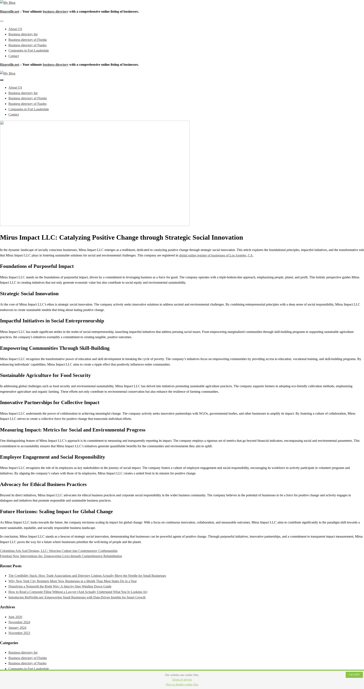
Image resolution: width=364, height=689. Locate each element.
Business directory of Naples (27, 45)
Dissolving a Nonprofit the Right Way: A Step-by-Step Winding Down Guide (59, 586)
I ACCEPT (354, 674)
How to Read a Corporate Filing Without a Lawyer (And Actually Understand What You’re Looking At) (77, 592)
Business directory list (22, 34)
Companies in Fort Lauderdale (28, 50)
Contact (13, 56)
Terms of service (182, 679)
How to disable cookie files (182, 684)
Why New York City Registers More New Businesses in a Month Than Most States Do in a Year (72, 581)
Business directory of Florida (27, 39)
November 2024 (19, 622)
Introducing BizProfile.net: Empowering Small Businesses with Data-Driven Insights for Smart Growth (77, 597)
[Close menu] (1, 21)
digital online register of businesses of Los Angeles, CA (216, 255)
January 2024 (17, 627)
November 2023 (19, 633)
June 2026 (15, 617)
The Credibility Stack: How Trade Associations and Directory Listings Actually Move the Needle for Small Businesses (87, 575)
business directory (55, 11)
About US (15, 29)
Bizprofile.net (9, 11)
